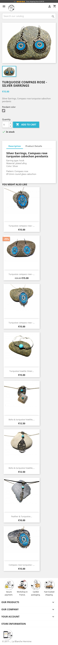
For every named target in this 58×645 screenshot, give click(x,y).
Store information (13, 623)
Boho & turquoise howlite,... (22, 419)
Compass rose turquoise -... (22, 565)
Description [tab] (14, 146)
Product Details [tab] (33, 146)
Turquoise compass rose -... (22, 225)
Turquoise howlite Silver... (21, 371)
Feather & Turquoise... (21, 516)
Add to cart (26, 124)
